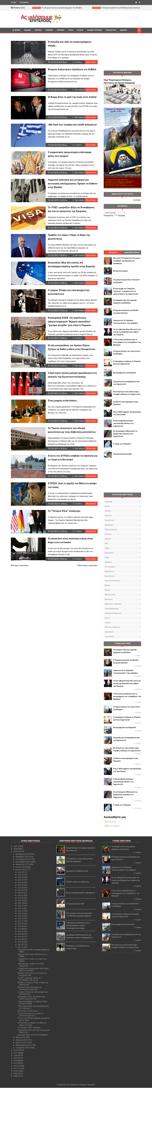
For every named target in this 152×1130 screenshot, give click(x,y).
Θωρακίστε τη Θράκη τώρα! (77, 871)
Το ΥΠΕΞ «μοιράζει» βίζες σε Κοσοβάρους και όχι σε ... (29, 979)
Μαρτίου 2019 (22, 1043)
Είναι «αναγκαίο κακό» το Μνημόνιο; (80, 893)
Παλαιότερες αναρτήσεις (87, 565)
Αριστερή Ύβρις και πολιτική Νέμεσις (32, 1035)
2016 (16, 1055)
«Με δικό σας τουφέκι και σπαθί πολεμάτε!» (72, 124)
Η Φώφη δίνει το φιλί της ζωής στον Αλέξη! (72, 96)
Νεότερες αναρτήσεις (20, 565)
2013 (16, 1063)
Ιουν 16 (21, 908)
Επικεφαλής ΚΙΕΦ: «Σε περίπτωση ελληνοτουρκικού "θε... (31, 998)
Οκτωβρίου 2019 (23, 859)
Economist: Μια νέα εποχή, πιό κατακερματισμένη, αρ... (29, 988)
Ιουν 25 (21, 885)
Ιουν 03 (21, 942)
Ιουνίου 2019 (21, 870)
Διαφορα (123, 30)
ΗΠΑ (106, 543)
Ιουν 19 (21, 900)
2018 (16, 1050)
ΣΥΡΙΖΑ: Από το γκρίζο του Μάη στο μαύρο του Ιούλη (32, 1024)
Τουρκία (108, 622)
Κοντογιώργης (110, 567)
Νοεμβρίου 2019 (22, 857)
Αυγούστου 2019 (22, 864)
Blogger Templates (87, 1085)
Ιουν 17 (21, 906)
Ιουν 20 (21, 898)
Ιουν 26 (21, 882)
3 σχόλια (78, 559)
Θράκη (107, 548)
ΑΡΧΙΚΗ (13, 2)
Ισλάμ (107, 557)
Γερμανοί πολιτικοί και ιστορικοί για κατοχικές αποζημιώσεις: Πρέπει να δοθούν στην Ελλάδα (72, 183)
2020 (16, 849)
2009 (16, 1073)
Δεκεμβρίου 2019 (23, 854)
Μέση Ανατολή (110, 595)
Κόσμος (49, 30)
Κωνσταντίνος (110, 576)
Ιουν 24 (21, 888)
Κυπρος (80, 30)
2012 (16, 1066)
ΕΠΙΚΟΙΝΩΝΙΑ (24, 2)
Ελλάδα (27, 30)
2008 (16, 1076)
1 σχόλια (138, 754)
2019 (16, 851)
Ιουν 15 (21, 911)
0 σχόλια (138, 655)
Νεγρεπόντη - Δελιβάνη (113, 604)
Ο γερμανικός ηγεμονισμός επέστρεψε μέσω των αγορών (33, 969)
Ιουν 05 (21, 937)
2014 (16, 1061)
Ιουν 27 (21, 880)
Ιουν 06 (21, 934)
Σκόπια (107, 618)
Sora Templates (72, 1085)
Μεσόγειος (109, 599)
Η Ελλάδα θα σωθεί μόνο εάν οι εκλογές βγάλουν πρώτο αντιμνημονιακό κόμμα (78, 925)
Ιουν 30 (21, 872)
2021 (16, 846)
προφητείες (109, 632)
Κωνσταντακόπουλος (112, 581)
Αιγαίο (107, 506)
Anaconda (108, 502)
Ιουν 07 (21, 931)
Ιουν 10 (21, 924)
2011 (16, 1068)
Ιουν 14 (21, 913)
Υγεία (70, 30)
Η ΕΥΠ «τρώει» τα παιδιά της (77, 882)
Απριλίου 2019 (22, 1040)
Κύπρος (107, 590)
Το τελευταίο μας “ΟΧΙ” (75, 904)
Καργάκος (108, 562)
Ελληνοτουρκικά (94, 30)
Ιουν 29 (21, 875)
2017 (16, 1053)
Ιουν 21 (21, 895)
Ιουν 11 (21, 921)
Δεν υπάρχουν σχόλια (83, 90)
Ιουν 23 (21, 890)
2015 (16, 1058)
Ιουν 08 (21, 929)
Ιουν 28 (21, 877)
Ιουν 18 (21, 903)
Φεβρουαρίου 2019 (23, 1045)
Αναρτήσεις (111, 822)
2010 (16, 1071)
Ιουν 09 (21, 926)
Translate (121, 216)
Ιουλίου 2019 (21, 867)
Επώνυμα (108, 534)
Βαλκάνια (108, 515)
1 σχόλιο (78, 145)
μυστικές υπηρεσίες (112, 627)
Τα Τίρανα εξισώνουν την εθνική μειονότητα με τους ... (30, 1014)
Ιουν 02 (21, 944)
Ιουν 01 (21, 947)
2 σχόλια (78, 338)
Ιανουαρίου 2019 (22, 1048)
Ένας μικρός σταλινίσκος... (63, 400)
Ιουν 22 (21, 893)
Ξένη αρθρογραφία (111, 608)
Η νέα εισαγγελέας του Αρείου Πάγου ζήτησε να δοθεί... (32, 1002)
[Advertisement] (102, 18)
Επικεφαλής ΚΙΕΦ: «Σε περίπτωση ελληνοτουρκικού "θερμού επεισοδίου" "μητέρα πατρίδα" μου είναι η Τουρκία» (69, 321)
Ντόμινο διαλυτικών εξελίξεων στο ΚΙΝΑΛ (72, 69)
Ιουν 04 (21, 939)
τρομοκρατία (109, 636)
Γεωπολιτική (111, 30)
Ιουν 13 (21, 916)
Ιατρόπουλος (109, 553)
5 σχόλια (78, 62)
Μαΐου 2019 (21, 1037)
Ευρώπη (38, 30)
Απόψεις (60, 30)
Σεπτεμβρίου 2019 (23, 862)
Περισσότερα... (91, 62)
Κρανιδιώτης (109, 571)
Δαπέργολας (109, 525)
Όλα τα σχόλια (112, 826)
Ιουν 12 (21, 918)
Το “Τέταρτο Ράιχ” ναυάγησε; (64, 510)
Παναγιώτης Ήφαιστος (113, 613)
